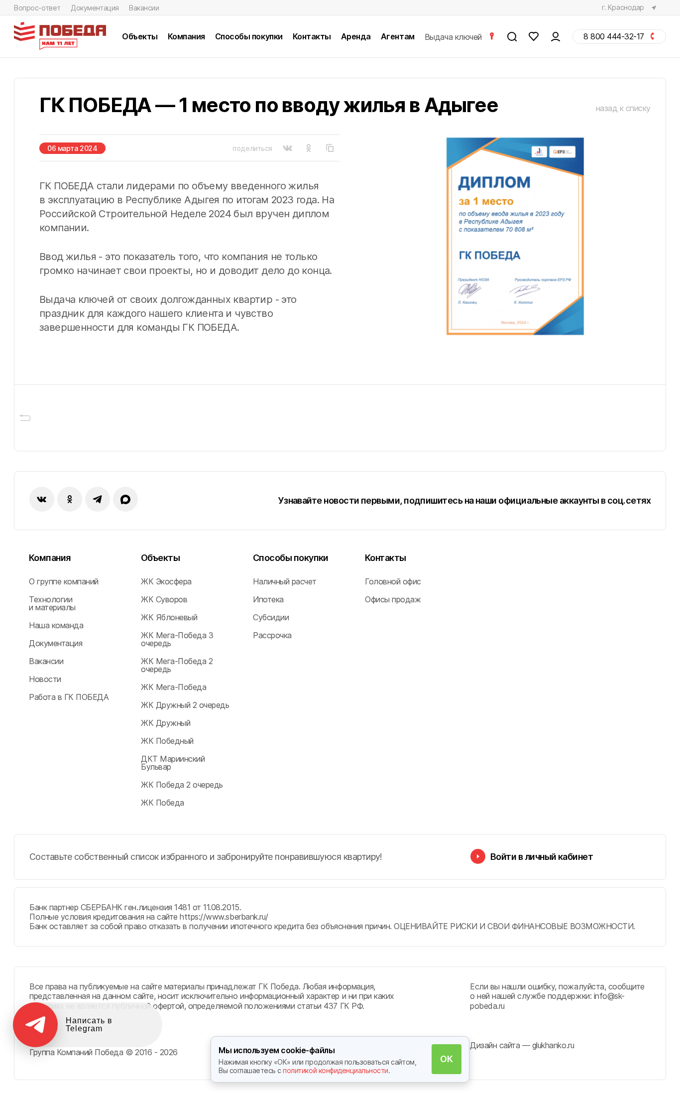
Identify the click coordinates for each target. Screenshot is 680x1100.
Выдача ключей (454, 36)
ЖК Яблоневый (169, 617)
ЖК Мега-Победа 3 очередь (177, 639)
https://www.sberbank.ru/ (224, 917)
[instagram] (97, 499)
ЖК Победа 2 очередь (182, 785)
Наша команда (56, 625)
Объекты (160, 557)
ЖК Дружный (165, 723)
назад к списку (623, 108)
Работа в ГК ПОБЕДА (69, 697)
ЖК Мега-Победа (173, 687)
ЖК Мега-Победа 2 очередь (177, 665)
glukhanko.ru (553, 1045)
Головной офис (393, 581)
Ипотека (268, 599)
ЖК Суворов (164, 599)
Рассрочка (272, 635)
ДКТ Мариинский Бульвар (173, 763)
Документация (95, 7)
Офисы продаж (393, 599)
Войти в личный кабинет (541, 856)
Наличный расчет (285, 581)
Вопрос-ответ (37, 7)
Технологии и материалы (52, 603)
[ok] (69, 499)
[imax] (125, 499)
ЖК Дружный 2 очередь (185, 705)
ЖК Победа (162, 803)
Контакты (385, 557)
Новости (45, 679)
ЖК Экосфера (166, 581)
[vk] (41, 499)
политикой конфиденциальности (335, 1070)
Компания (50, 557)
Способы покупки (291, 557)
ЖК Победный (167, 741)
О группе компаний (64, 581)
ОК (446, 1059)
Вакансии (144, 7)
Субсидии (271, 617)
